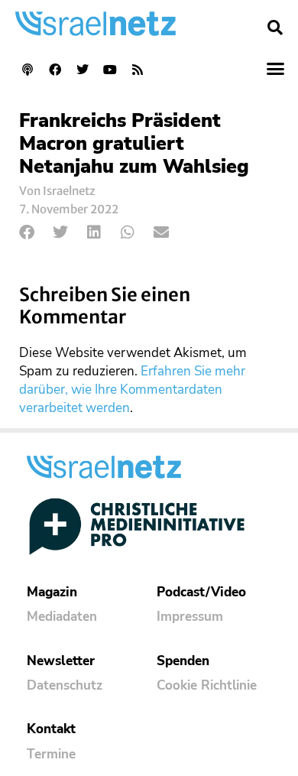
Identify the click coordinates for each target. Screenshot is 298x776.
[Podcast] (27, 69)
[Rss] (137, 69)
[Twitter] (82, 69)
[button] (275, 27)
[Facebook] (55, 69)
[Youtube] (110, 69)
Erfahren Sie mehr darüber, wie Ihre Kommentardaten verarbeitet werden (132, 389)
